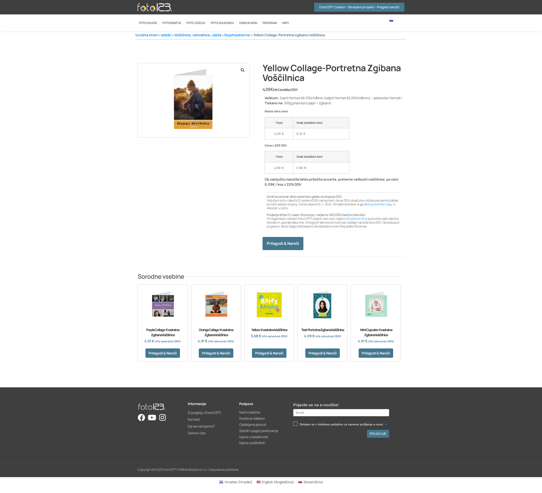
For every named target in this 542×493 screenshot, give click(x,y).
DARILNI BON (248, 23)
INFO (285, 23)
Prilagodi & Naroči (283, 243)
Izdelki (166, 35)
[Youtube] (152, 417)
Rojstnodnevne (237, 35)
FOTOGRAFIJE (171, 23)
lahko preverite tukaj (378, 204)
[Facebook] (141, 417)
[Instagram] (162, 417)
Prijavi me (378, 433)
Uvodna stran (147, 35)
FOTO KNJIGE (148, 23)
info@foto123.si (356, 218)
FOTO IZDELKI (196, 23)
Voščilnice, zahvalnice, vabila (197, 35)
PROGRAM (270, 23)
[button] (242, 70)
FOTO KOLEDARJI (222, 23)
